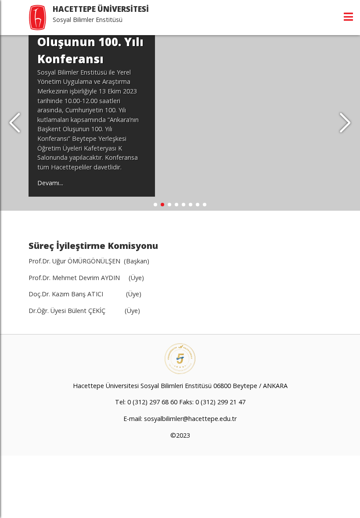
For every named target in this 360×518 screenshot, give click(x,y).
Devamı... (50, 183)
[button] (345, 123)
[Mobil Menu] (348, 16)
